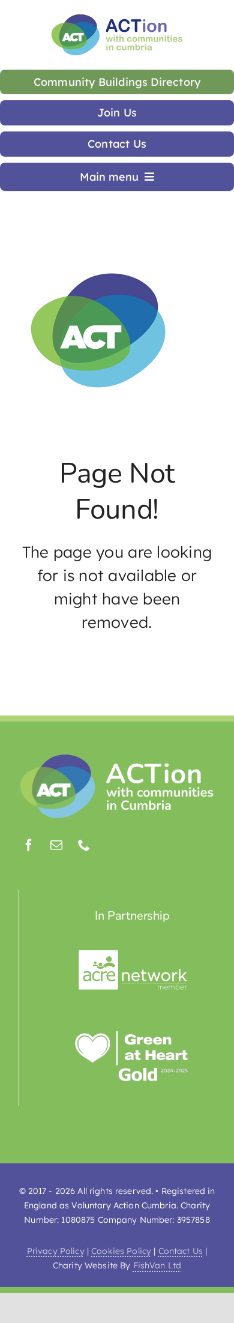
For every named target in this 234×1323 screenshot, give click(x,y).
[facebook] (29, 845)
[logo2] (117, 17)
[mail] (56, 845)
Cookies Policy (121, 1251)
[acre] (133, 955)
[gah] (133, 1036)
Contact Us (180, 1251)
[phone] (84, 845)
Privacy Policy (56, 1251)
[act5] (117, 757)
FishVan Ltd (157, 1265)
